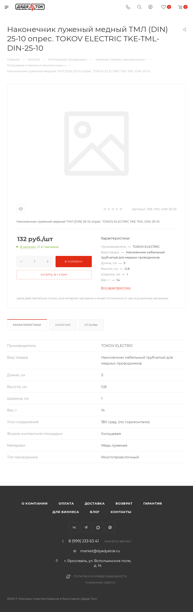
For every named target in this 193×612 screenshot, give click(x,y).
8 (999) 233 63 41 (83, 541)
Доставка (95, 503)
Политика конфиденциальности (100, 576)
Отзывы (91, 325)
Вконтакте (74, 527)
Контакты (121, 512)
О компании (35, 503)
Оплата (66, 503)
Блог (95, 512)
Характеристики (27, 325)
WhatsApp (110, 527)
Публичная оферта (100, 582)
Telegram (86, 527)
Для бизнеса (65, 512)
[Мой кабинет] (150, 7)
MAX (98, 527)
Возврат (124, 503)
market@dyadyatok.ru (100, 551)
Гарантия (152, 503)
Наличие (63, 325)
